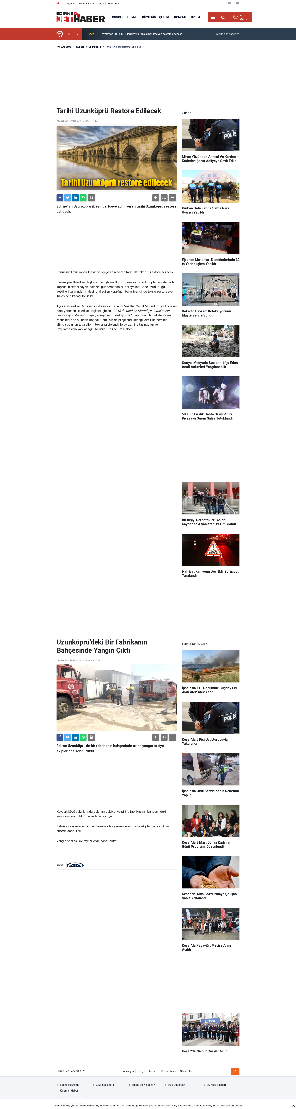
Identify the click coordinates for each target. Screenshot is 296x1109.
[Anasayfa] (58, 3)
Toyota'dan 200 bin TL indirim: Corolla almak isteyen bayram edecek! (141, 34)
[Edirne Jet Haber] (81, 17)
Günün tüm (227, 34)
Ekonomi (179, 17)
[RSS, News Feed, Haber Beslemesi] (235, 1071)
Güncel (118, 17)
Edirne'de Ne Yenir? (143, 1084)
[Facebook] (60, 197)
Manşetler (69, 3)
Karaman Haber (69, 1090)
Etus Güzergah (176, 1084)
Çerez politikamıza (223, 1105)
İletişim (153, 1071)
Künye (141, 1071)
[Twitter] (67, 197)
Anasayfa (128, 1071)
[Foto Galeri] (237, 3)
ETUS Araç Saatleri (215, 1084)
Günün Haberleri (86, 3)
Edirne (132, 17)
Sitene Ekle (113, 3)
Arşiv (101, 3)
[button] (155, 197)
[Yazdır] (91, 197)
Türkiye (195, 17)
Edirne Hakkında (69, 1084)
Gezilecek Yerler (105, 1084)
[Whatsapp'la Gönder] (83, 197)
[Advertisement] (148, 78)
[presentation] (69, 34)
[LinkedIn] (75, 197)
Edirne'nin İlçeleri (154, 17)
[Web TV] (229, 3)
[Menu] (213, 17)
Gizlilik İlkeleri (168, 1071)
